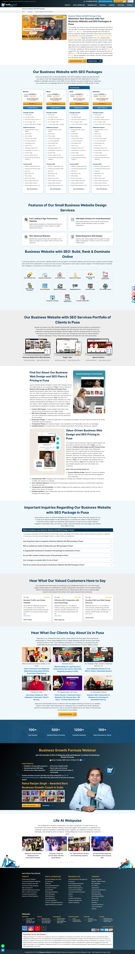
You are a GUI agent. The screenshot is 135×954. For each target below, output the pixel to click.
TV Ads (70, 896)
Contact (130, 5)
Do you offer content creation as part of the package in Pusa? (45, 555)
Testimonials (95, 887)
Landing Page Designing (29, 894)
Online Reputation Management (77, 879)
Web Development (27, 887)
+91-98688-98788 (91, 1)
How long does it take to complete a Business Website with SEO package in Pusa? (53, 541)
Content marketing (50, 900)
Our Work (121, 5)
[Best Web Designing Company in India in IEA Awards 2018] (43, 792)
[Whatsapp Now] (3, 946)
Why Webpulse (96, 883)
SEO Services (49, 881)
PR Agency (71, 881)
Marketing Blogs (96, 894)
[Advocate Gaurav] (67, 654)
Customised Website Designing (31, 881)
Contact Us (95, 900)
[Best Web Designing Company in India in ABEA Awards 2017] (26, 792)
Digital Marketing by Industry (53, 904)
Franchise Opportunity (106, 1)
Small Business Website (29, 360)
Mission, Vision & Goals (98, 881)
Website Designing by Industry (31, 890)
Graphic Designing (73, 902)
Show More (26, 615)
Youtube (37, 929)
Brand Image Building (74, 885)
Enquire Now (92, 61)
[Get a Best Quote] (3, 950)
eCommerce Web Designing (30, 885)
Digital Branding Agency (75, 887)
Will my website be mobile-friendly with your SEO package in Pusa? (48, 546)
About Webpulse (96, 879)
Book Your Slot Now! (29, 805)
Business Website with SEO (43, 360)
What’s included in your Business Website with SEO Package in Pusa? (48, 530)
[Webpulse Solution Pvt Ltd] (9, 5)
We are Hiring (119, 1)
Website (67, 5)
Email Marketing (50, 894)
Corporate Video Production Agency (76, 893)
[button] (61, 862)
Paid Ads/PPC (49, 890)
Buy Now (32, 103)
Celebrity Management (75, 900)
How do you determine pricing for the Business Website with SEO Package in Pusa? (53, 565)
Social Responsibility (98, 896)
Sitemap (94, 908)
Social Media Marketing (52, 885)
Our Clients (95, 885)
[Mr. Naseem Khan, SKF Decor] (67, 683)
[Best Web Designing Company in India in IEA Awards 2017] (34, 792)
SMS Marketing (49, 896)
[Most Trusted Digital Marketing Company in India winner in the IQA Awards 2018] (60, 792)
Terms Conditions (97, 906)
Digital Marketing (79, 5)
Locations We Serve (97, 904)
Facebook (25, 929)
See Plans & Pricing (75, 61)
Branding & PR (92, 5)
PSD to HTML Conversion (29, 892)
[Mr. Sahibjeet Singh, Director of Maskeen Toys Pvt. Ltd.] (98, 654)
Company (112, 5)
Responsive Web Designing (30, 896)
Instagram (31, 929)
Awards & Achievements (99, 890)
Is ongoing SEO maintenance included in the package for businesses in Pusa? (51, 551)
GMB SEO (48, 883)
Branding (94, 902)
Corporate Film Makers (75, 890)
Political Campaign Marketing (54, 902)
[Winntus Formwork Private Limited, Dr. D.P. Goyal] (36, 654)
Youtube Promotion (51, 887)
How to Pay (95, 898)
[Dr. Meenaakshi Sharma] (98, 683)
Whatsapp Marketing (51, 892)
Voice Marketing (50, 898)
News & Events (96, 892)
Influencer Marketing (74, 898)
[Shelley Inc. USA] (36, 683)
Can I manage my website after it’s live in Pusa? (40, 560)
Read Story (46, 805)
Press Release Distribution (76, 883)
